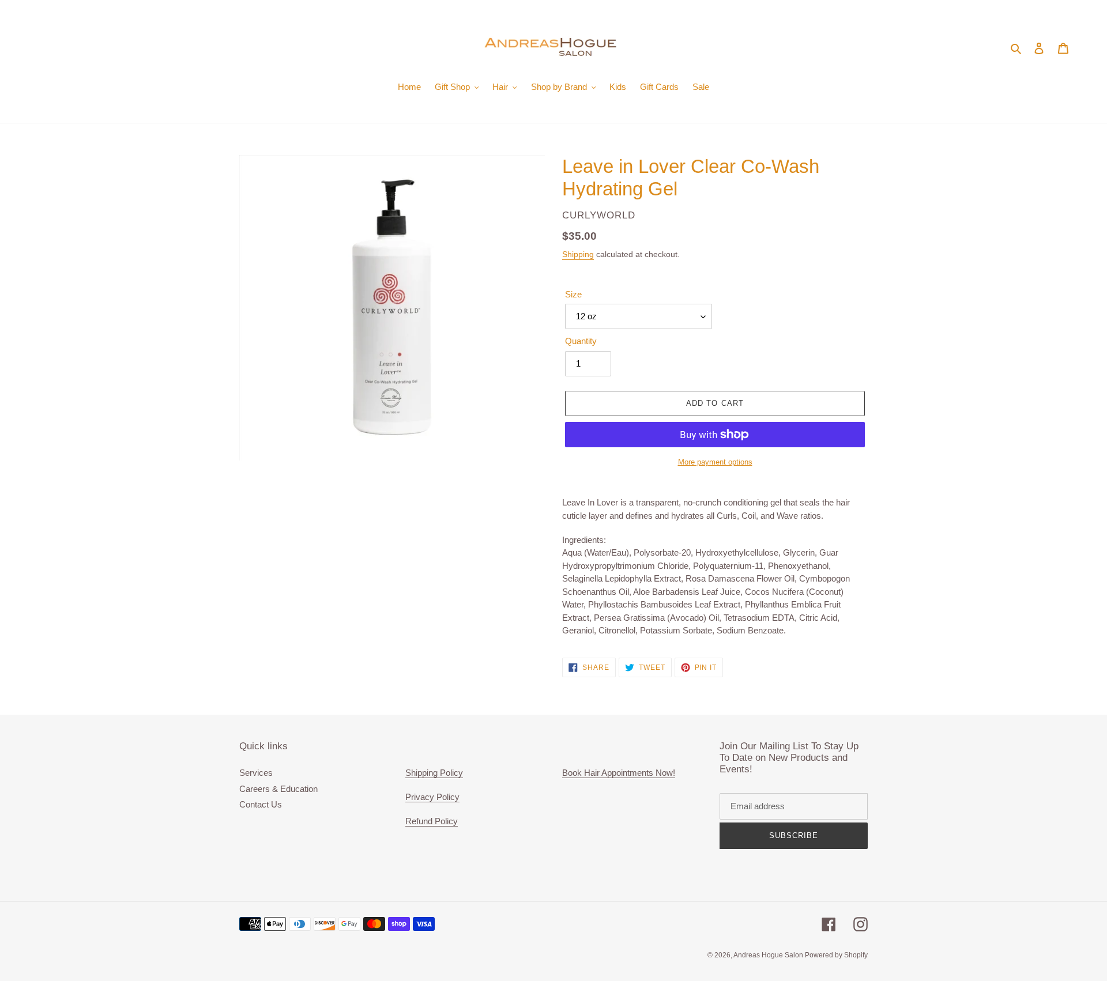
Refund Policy (431, 821)
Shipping (578, 254)
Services (256, 773)
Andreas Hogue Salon (769, 955)
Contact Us (260, 804)
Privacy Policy (432, 797)
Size (573, 294)
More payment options (715, 462)
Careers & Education (278, 789)
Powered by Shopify (836, 955)
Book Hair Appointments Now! (618, 773)
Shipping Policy (434, 773)
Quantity (581, 341)
